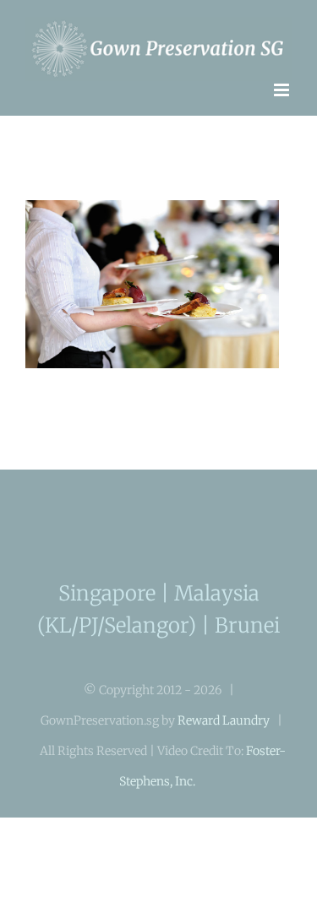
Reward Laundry (224, 712)
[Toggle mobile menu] (283, 81)
